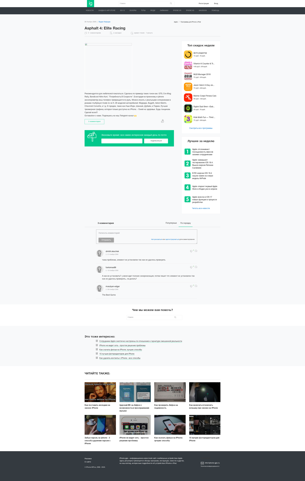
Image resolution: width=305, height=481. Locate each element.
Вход (216, 3)
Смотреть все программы (200, 128)
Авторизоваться (156, 239)
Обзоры (133, 10)
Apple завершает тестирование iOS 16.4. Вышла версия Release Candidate (202, 164)
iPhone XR (177, 10)
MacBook (203, 10)
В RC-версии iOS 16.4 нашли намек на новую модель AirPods (202, 175)
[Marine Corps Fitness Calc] (188, 97)
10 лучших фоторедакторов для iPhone (204, 439)
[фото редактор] (188, 54)
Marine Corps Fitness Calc (205, 96)
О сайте (88, 462)
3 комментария (94, 121)
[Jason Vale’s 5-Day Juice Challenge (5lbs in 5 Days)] (188, 87)
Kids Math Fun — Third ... (204, 117)
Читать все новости (201, 208)
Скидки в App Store (106, 10)
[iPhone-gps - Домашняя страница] (90, 3)
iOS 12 (122, 10)
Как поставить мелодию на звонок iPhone (97, 406)
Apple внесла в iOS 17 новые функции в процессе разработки (204, 199)
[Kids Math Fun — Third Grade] (188, 119)
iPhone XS (190, 10)
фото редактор (200, 53)
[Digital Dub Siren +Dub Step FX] (188, 108)
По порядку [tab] (185, 223)
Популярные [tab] (171, 223)
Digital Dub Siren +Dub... (204, 107)
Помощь (215, 10)
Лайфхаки (164, 10)
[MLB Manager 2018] (188, 76)
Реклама (88, 459)
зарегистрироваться (172, 239)
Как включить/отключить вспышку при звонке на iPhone (203, 406)
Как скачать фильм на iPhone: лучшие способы (168, 439)
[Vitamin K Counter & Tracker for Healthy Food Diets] (188, 65)
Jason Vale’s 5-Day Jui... (203, 85)
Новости (90, 10)
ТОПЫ (143, 10)
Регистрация (204, 3)
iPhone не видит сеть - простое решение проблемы (134, 439)
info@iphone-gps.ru (212, 463)
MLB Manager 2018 (202, 74)
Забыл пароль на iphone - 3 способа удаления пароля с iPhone (98, 441)
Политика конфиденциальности (210, 466)
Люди (152, 10)
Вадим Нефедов (104, 22)
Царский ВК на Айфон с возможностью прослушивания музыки (134, 408)
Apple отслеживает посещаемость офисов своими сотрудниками (202, 152)
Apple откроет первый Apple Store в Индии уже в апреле (204, 188)
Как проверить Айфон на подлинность (166, 406)
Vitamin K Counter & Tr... (204, 64)
